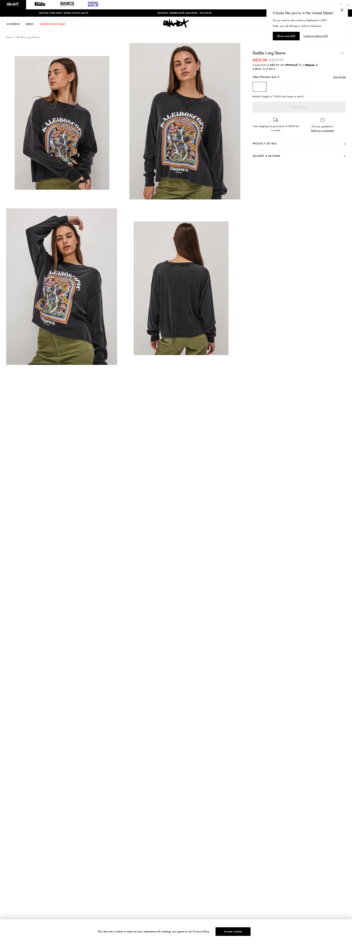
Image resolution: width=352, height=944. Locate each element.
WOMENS (13, 24)
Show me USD (286, 36)
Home (9, 37)
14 (301, 87)
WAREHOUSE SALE (52, 24)
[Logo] (176, 27)
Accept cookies (233, 931)
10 (273, 87)
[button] (13, 4)
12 (287, 87)
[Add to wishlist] (342, 53)
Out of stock (299, 107)
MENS (30, 24)
